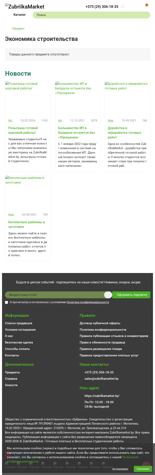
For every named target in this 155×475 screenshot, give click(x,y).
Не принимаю (120, 469)
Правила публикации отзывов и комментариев (114, 336)
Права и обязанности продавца (102, 342)
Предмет (18, 28)
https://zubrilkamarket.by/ (102, 396)
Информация (17, 315)
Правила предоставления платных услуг (109, 355)
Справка (11, 378)
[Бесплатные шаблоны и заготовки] (28, 193)
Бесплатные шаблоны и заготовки (26, 224)
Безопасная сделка (19, 342)
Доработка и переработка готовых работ (124, 132)
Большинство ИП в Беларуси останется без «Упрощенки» (76, 132)
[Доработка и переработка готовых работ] (127, 99)
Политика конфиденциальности (103, 330)
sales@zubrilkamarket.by (101, 378)
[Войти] (133, 6)
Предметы (12, 372)
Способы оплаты (17, 349)
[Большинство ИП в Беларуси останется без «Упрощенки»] (78, 99)
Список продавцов (18, 323)
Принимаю (143, 469)
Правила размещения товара (101, 349)
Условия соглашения (20, 330)
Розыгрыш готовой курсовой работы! (23, 130)
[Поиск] (146, 15)
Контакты (12, 355)
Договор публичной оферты (100, 323)
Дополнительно (19, 364)
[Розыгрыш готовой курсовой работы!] (28, 99)
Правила (87, 315)
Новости (11, 120)
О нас (9, 336)
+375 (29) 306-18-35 (102, 7)
